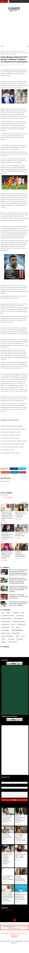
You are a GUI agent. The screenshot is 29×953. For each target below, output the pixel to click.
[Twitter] (27, 1)
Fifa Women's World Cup (19, 621)
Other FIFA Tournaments (7, 636)
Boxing (22, 612)
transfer (3, 639)
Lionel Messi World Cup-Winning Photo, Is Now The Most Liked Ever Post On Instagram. (18, 603)
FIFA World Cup (5, 624)
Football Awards (15, 51)
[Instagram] (25, 1)
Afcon (2, 612)
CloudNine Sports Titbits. (7, 615)
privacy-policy (16, 933)
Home (2, 46)
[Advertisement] (14, 27)
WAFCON (3, 642)
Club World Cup (20, 615)
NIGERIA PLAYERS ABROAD (17, 630)
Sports (17, 636)
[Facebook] (22, 1)
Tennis (23, 636)
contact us (24, 933)
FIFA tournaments (18, 618)
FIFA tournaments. (6, 621)
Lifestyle (18, 627)
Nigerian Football (5, 633)
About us (8, 933)
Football (7, 51)
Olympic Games (16, 633)
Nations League (5, 630)
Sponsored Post (14, 935)
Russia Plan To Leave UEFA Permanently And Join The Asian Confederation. (18, 596)
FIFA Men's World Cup (6, 618)
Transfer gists (19, 639)
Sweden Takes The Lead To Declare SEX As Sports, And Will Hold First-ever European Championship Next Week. (18, 580)
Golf (12, 627)
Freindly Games (5, 627)
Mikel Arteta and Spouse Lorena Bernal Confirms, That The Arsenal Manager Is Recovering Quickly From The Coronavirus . (18, 572)
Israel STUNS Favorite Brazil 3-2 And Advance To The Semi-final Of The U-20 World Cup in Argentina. (18, 589)
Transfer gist (11, 639)
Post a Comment (7, 497)
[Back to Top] (14, 920)
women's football (12, 642)
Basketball (15, 612)
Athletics (9, 612)
